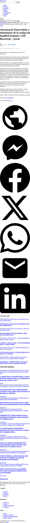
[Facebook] (15, 192)
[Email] (15, 282)
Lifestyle (5, 11)
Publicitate (6, 507)
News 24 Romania (8, 97)
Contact (5, 504)
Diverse (5, 491)
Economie (6, 8)
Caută (17, 2)
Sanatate (5, 14)
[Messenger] (15, 162)
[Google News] (15, 132)
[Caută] (1, 19)
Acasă (1, 22)
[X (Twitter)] (15, 222)
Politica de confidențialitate (10, 516)
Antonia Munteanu (12, 44)
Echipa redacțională (8, 505)
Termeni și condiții (8, 515)
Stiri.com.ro (4, 479)
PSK (7, 522)
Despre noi (6, 502)
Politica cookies (7, 518)
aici (11, 100)
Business (5, 6)
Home (5, 5)
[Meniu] (4, 19)
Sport (4, 15)
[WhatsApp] (15, 252)
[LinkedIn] (15, 312)
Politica (5, 9)
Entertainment (7, 12)
